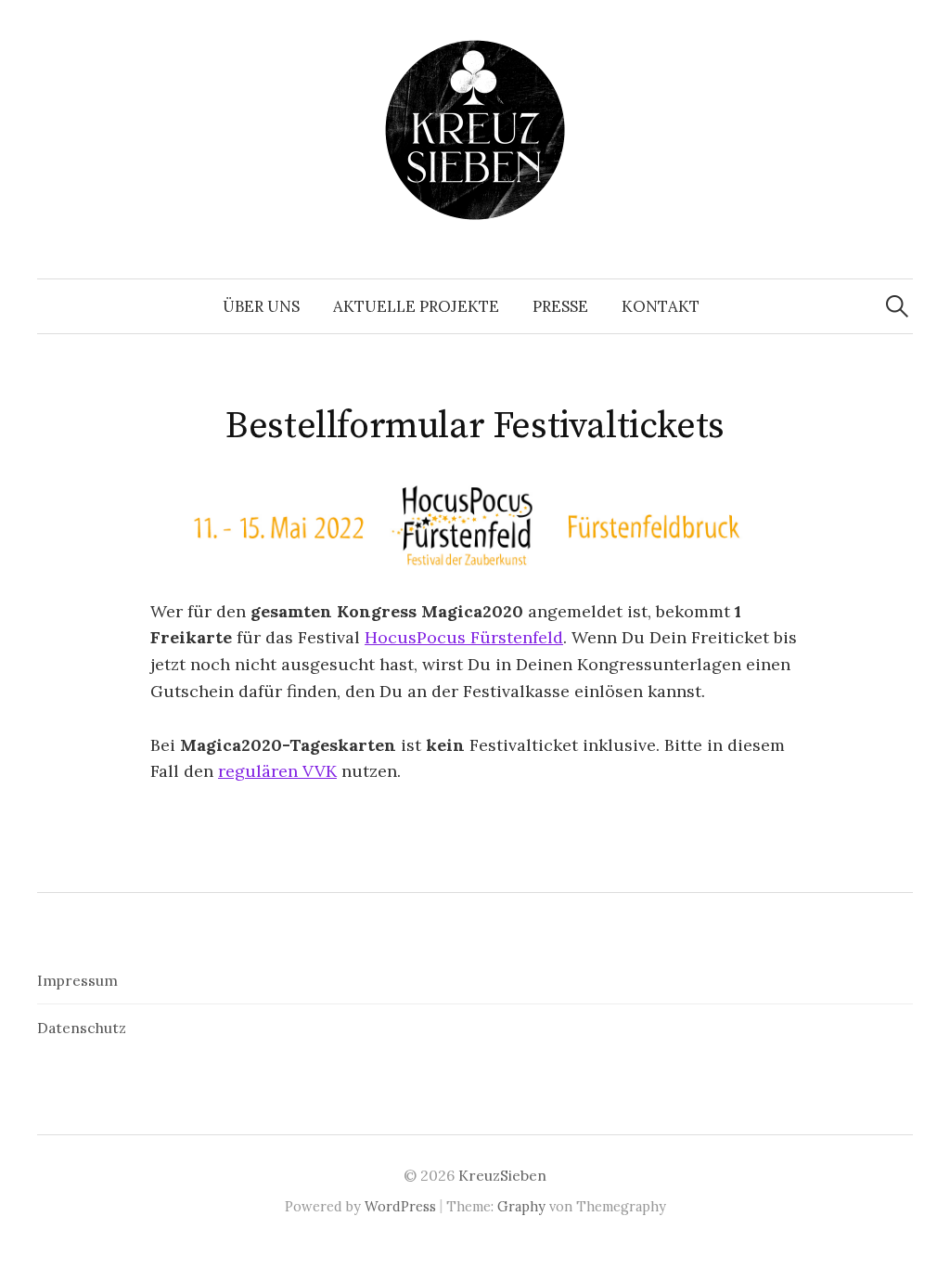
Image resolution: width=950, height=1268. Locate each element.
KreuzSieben (502, 1175)
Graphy (521, 1206)
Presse (560, 306)
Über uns (261, 306)
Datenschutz (81, 1027)
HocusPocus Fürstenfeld (464, 637)
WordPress (400, 1206)
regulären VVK (277, 771)
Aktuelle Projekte (416, 306)
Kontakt (661, 306)
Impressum (77, 980)
